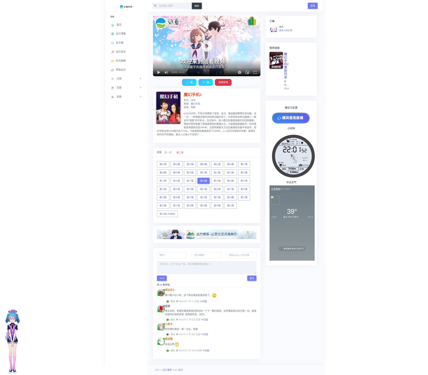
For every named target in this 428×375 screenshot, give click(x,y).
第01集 (163, 164)
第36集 (163, 205)
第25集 (203, 189)
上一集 (189, 82)
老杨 (167, 306)
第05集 (217, 164)
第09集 (176, 172)
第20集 (230, 181)
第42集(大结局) (167, 214)
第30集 (176, 197)
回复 (204, 301)
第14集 (244, 172)
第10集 (190, 172)
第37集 (176, 205)
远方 (180, 370)
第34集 (230, 197)
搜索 (196, 6)
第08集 (163, 172)
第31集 (190, 197)
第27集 (230, 189)
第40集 (217, 205)
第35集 (244, 197)
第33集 (217, 197)
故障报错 (223, 82)
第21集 (244, 181)
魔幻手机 (195, 103)
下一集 (205, 82)
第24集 (190, 189)
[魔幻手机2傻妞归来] (277, 60)
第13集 (230, 172)
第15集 (163, 181)
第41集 (230, 205)
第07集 (244, 164)
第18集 (203, 181)
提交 (252, 278)
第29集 (163, 197)
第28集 (244, 189)
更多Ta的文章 (285, 30)
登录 (312, 6)
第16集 (176, 181)
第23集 (176, 189)
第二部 (179, 152)
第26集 (217, 189)
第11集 (203, 172)
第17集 (190, 181)
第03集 (190, 164)
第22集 (163, 189)
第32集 (203, 197)
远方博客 (167, 370)
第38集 (190, 205)
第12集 (217, 172)
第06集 (230, 164)
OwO (161, 278)
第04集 (203, 164)
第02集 (176, 164)
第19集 (217, 181)
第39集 (203, 205)
